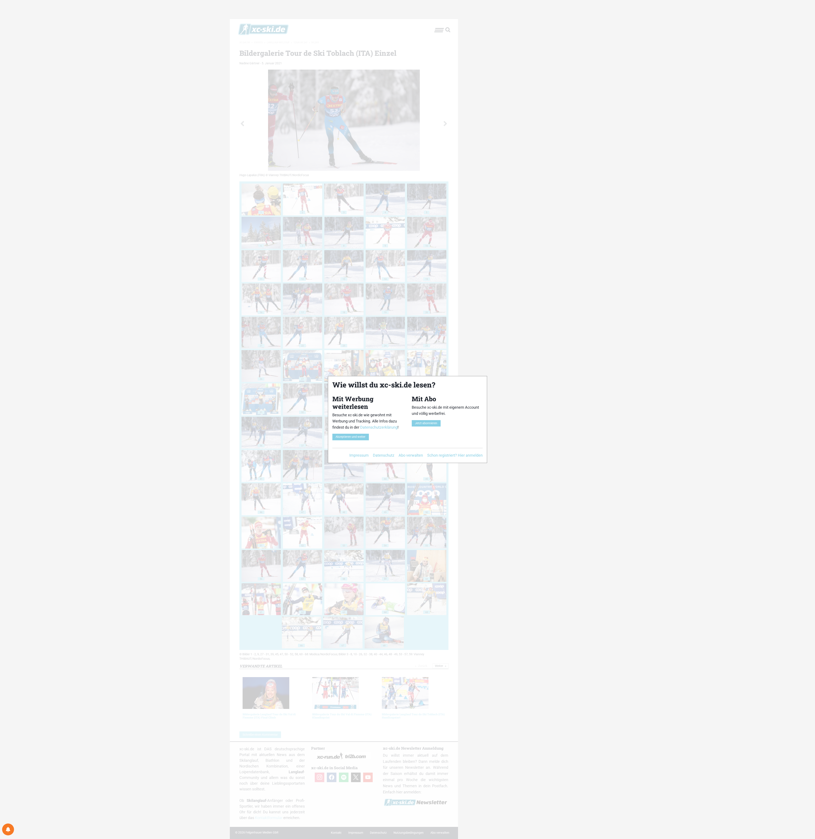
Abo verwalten (411, 455)
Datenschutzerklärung (379, 427)
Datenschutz (383, 455)
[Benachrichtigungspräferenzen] (8, 829)
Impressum (359, 455)
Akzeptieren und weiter (350, 437)
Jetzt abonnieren (426, 423)
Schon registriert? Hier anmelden (455, 455)
